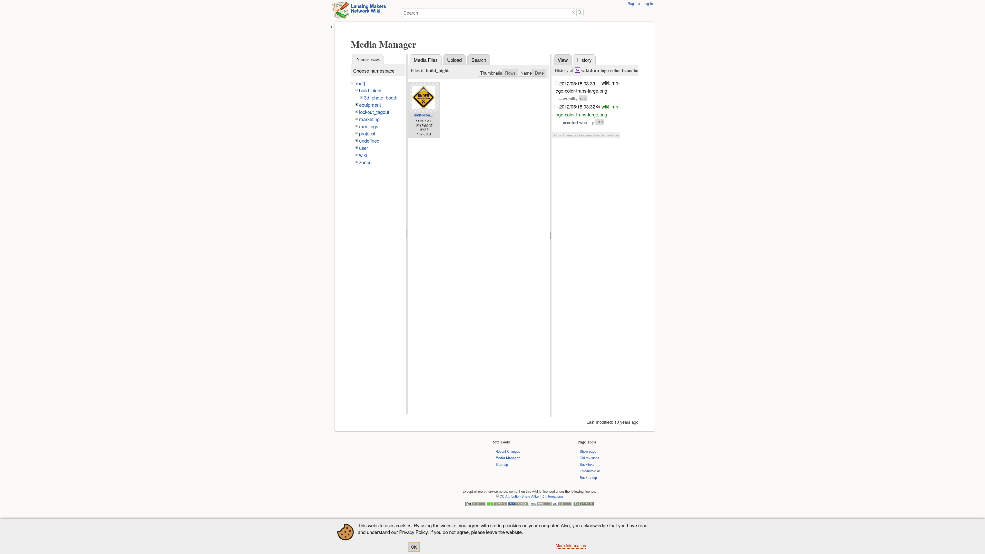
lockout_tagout (374, 111)
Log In (648, 3)
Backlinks (587, 464)
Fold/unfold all (590, 470)
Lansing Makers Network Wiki (368, 8)
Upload (454, 59)
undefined (369, 140)
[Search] (580, 12)
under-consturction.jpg (432, 115)
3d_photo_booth (380, 97)
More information (571, 545)
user (363, 147)
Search (478, 59)
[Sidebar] (332, 26)
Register (634, 3)
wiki (363, 155)
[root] (359, 83)
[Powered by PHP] (518, 504)
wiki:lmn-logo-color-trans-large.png (616, 70)
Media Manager (508, 457)
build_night (370, 90)
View (563, 59)
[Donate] (497, 504)
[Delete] (573, 12)
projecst (367, 133)
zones (365, 162)
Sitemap (502, 464)
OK (414, 547)
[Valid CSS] (561, 504)
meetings (368, 126)
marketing (369, 119)
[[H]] (340, 12)
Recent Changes (508, 451)
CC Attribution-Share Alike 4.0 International (531, 496)
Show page (588, 451)
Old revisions (589, 457)
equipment (370, 104)
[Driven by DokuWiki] (583, 504)
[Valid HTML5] (540, 504)
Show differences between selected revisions (586, 135)
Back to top (588, 477)
